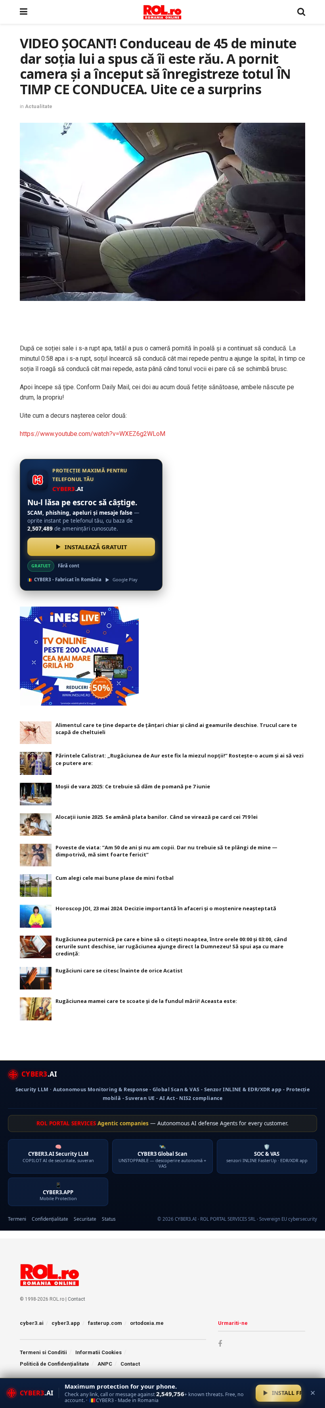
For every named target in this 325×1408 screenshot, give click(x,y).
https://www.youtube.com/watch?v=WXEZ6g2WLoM (92, 434)
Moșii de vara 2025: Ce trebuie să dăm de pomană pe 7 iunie (132, 786)
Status (109, 1219)
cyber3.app (66, 1323)
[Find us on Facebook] (220, 1344)
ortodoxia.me (147, 1323)
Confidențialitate (50, 1219)
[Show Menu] (23, 12)
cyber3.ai (32, 1323)
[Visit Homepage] (162, 12)
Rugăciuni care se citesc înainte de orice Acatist (119, 970)
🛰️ (162, 1156)
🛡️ (267, 1153)
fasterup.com (105, 1323)
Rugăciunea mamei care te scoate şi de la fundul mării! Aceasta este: (146, 1001)
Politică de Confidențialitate (54, 1364)
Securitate (85, 1219)
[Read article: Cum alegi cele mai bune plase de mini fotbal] (36, 885)
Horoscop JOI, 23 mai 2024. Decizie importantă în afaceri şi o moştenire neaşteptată (165, 908)
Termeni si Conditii (43, 1352)
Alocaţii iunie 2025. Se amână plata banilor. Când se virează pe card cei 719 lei (156, 816)
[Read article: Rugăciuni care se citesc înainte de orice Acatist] (36, 978)
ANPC (105, 1364)
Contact (76, 1299)
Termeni (17, 1219)
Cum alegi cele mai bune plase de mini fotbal (114, 877)
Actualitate (38, 106)
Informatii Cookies (98, 1352)
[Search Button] (301, 12)
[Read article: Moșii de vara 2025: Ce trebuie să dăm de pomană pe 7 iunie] (36, 794)
